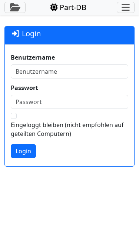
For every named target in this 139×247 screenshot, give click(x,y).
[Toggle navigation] (126, 7)
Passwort (24, 88)
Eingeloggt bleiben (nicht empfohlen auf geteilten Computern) (67, 129)
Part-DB (72, 7)
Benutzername (33, 57)
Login (23, 151)
